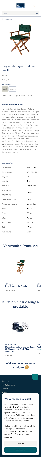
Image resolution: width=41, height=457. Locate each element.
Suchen (36, 13)
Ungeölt (13, 89)
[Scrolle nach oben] (35, 377)
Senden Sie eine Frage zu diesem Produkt (17, 95)
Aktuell (4, 392)
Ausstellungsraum (8, 385)
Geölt (5, 89)
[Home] (20, 6)
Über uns (5, 381)
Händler (5, 389)
